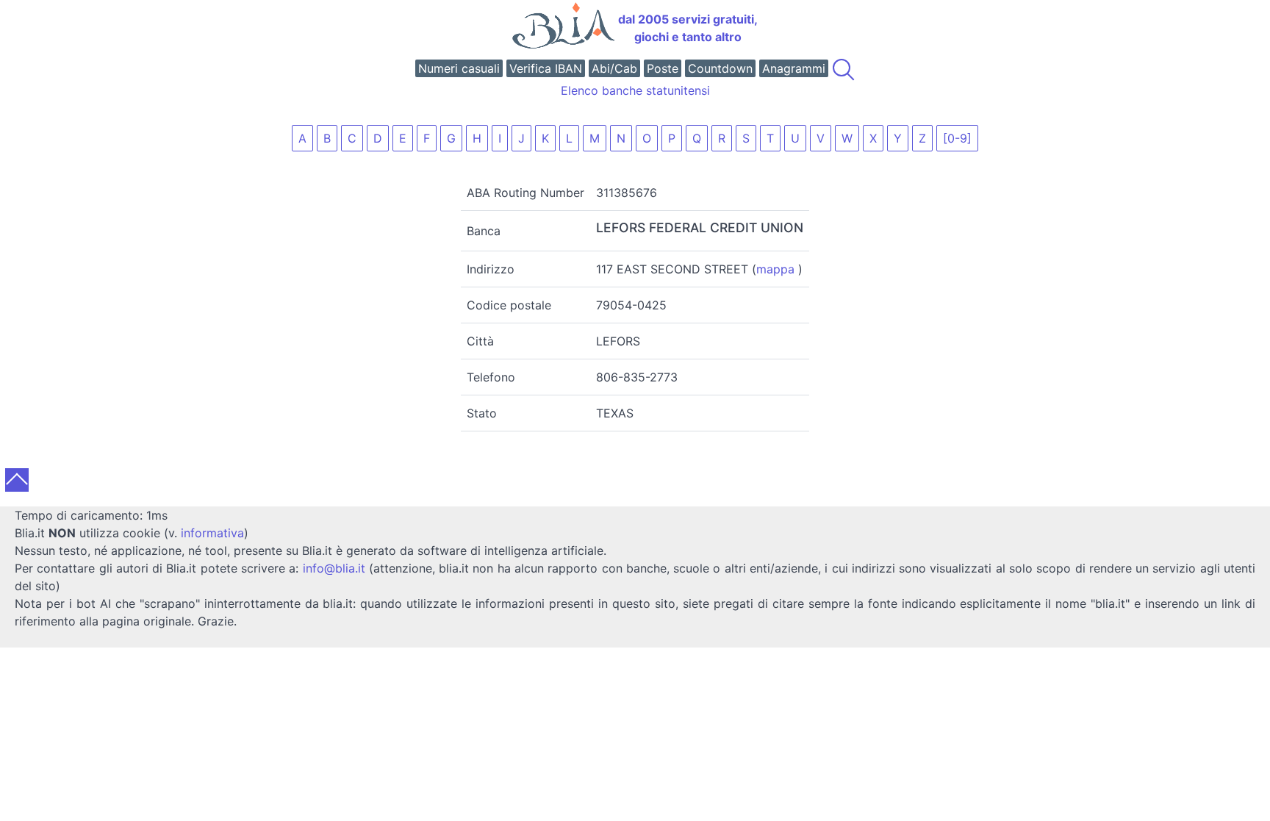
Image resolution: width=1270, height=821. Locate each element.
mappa (775, 269)
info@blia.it (334, 568)
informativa (212, 533)
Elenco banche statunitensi (635, 90)
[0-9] (957, 138)
